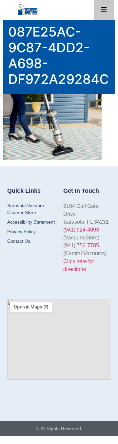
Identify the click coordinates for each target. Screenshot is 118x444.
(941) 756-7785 (81, 245)
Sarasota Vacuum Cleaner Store (25, 209)
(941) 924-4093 (81, 230)
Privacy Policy (21, 231)
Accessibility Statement (31, 222)
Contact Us (18, 241)
